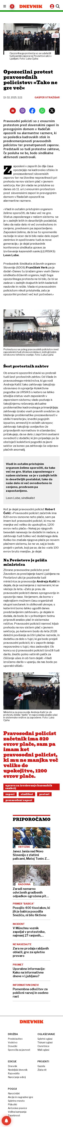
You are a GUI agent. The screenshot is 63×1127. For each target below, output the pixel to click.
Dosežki (12, 1046)
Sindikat (27, 794)
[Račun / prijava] (52, 6)
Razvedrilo (14, 1073)
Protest (44, 794)
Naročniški (14, 1093)
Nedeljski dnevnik (18, 1069)
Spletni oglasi (44, 1038)
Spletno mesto (16, 1100)
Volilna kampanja (17, 1111)
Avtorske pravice (17, 1108)
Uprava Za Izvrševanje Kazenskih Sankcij (28, 787)
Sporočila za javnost (19, 1049)
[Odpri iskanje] (57, 6)
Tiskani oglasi (45, 1042)
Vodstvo (12, 1042)
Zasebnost (14, 1115)
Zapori (10, 794)
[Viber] (22, 111)
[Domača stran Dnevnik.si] (31, 6)
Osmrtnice (43, 1046)
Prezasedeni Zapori (18, 800)
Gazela (41, 1066)
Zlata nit (42, 1069)
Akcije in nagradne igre (20, 1097)
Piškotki (12, 1104)
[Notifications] (6, 1120)
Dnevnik (12, 1066)
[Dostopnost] (12, 6)
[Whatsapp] (42, 111)
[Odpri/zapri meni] (7, 6)
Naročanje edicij (17, 1077)
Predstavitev (15, 1038)
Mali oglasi (43, 1049)
